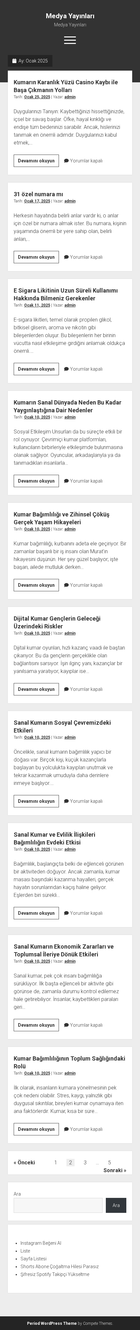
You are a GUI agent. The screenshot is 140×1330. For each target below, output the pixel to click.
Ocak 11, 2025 (37, 305)
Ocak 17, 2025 (37, 201)
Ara (17, 1194)
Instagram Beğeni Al (41, 1243)
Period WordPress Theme (52, 1323)
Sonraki (113, 1170)
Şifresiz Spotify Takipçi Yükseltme (55, 1274)
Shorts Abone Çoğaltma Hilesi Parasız (60, 1266)
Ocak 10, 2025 (37, 417)
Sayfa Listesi (34, 1258)
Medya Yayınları (70, 16)
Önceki (26, 1162)
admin (70, 97)
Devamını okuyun (38, 162)
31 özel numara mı (38, 194)
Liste (25, 1251)
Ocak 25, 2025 (37, 97)
